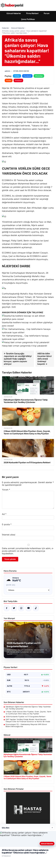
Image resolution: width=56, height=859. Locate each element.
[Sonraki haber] (48, 626)
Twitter (17, 76)
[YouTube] (29, 608)
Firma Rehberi (32, 13)
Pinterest (18, 80)
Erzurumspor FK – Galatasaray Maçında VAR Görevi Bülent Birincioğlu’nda (26, 725)
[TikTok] (36, 608)
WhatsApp (39, 76)
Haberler (5, 28)
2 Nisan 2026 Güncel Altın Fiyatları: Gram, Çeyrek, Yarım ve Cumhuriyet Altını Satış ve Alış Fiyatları (28, 713)
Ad (4, 514)
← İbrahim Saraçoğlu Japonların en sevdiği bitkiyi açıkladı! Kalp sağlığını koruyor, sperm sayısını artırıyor (18, 358)
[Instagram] (21, 608)
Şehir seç (10, 585)
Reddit (8, 80)
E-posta (6, 524)
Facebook (27, 76)
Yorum (6, 489)
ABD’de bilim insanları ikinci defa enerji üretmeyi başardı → (44, 358)
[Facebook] (7, 608)
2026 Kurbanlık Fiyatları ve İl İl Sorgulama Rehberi (25, 716)
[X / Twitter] (14, 608)
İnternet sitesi (8, 534)
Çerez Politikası (28, 19)
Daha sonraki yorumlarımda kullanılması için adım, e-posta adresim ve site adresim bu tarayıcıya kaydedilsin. (28, 551)
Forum (46, 13)
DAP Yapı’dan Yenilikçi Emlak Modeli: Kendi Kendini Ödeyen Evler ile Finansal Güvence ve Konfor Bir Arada (28, 720)
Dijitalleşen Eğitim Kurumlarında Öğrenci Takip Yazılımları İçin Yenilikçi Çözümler (28, 708)
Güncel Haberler (14, 13)
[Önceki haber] (42, 626)
